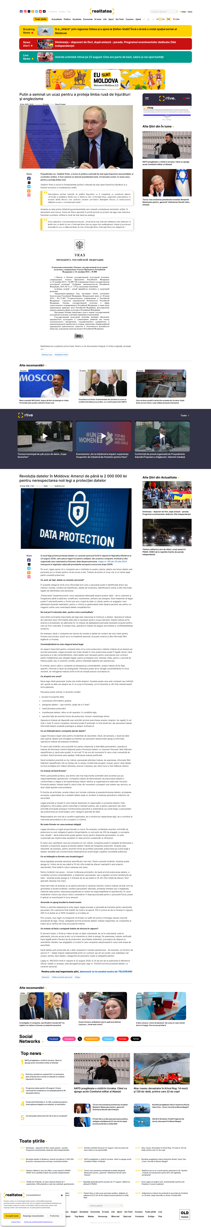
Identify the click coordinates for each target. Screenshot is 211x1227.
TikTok (136, 1039)
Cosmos (130, 19)
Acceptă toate (12, 1216)
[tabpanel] (45, 440)
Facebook (29, 178)
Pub (69, 11)
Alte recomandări (31, 365)
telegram (36, 11)
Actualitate (57, 19)
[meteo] (153, 19)
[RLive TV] (25, 415)
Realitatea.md (59, 486)
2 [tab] (105, 464)
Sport (111, 19)
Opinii (138, 19)
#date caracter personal (62, 977)
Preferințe (54, 1216)
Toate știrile (40, 19)
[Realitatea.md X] (29, 11)
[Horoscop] (143, 19)
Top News (79, 1216)
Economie (88, 19)
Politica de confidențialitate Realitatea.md (38, 1222)
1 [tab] (102, 464)
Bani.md (127, 1216)
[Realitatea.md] (184, 1214)
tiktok (44, 11)
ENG (184, 12)
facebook (21, 11)
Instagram (69, 1039)
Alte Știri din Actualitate (159, 477)
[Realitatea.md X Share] (29, 182)
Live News (26, 57)
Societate (77, 19)
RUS (190, 12)
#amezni (45, 977)
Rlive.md (115, 1216)
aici (42, 349)
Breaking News (29, 31)
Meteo (91, 1216)
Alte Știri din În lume (157, 126)
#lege (77, 977)
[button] (62, 1195)
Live (177, 19)
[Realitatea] (114, 12)
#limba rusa (47, 354)
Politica (67, 19)
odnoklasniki (32, 11)
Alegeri (74, 1212)
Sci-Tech (120, 19)
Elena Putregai (60, 104)
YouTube (122, 1039)
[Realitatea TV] (168, 19)
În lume (98, 19)
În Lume (45, 104)
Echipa (62, 11)
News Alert (26, 44)
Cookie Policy (16, 1222)
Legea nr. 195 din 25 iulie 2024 (112, 561)
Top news (31, 1053)
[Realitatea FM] (161, 19)
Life (105, 19)
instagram (25, 11)
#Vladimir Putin (61, 354)
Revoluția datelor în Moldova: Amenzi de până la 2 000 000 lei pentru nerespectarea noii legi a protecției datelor (73, 478)
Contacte (52, 11)
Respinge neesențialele (33, 1216)
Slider (46, 486)
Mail (29, 195)
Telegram (29, 187)
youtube (40, 11)
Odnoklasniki (29, 191)
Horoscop (102, 1216)
